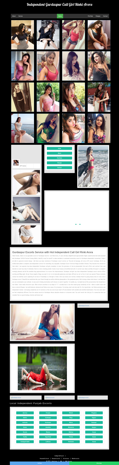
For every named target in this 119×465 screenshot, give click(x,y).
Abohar (25, 417)
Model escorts (75, 458)
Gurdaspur (48, 417)
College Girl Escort (59, 456)
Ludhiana (48, 441)
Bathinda (25, 422)
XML (61, 461)
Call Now (40, 463)
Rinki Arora (54, 461)
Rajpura (94, 417)
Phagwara (94, 413)
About (14, 16)
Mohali (71, 413)
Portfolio (90, 16)
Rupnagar (94, 422)
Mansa (71, 422)
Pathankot (71, 441)
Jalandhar (48, 427)
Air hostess (66, 458)
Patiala (71, 437)
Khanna (48, 432)
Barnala (25, 432)
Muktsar (71, 432)
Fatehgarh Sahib (25, 441)
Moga (71, 417)
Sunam (94, 432)
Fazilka (25, 437)
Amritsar (25, 413)
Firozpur (48, 413)
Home (60, 16)
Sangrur (94, 427)
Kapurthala (48, 437)
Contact (105, 16)
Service (20, 16)
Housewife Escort (44, 458)
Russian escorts (56, 458)
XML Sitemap (68, 461)
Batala (25, 427)
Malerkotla (71, 427)
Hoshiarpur (48, 422)
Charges (98, 16)
